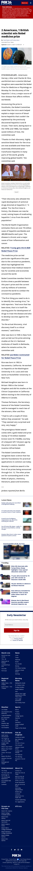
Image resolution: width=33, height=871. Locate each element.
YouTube (4, 668)
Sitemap (17, 674)
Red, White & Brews (19, 740)
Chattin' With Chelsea (5, 743)
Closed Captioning (20, 800)
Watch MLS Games (4, 839)
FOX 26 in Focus (19, 743)
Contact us (18, 770)
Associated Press (5, 42)
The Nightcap (5, 739)
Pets (16, 691)
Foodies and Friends (18, 751)
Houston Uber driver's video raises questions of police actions (11, 534)
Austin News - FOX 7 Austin (6, 687)
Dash (16, 720)
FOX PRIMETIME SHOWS (6, 781)
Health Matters (19, 689)
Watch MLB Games (4, 817)
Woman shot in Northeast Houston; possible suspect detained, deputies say (20, 602)
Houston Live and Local (6, 759)
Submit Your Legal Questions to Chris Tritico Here (20, 695)
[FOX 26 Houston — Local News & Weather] (6, 3)
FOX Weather (5, 727)
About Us (18, 768)
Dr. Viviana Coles (20, 685)
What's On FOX (19, 780)
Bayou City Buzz (6, 756)
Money (17, 666)
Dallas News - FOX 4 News (6, 683)
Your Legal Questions (18, 699)
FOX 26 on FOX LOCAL (5, 656)
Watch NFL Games (6, 811)
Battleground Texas (5, 762)
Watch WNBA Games (5, 836)
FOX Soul (4, 671)
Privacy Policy (18, 639)
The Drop (4, 770)
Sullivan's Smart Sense (19, 671)
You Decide (18, 664)
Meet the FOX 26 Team (20, 773)
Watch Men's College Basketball (6, 828)
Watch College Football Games (5, 813)
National (17, 659)
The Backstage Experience (5, 777)
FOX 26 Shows (6, 733)
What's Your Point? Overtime (6, 749)
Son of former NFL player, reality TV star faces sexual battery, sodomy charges (11, 528)
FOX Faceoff (18, 745)
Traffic (3, 721)
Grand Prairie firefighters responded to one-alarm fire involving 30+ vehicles (9, 520)
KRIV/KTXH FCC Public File (19, 796)
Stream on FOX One (5, 807)
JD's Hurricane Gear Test (5, 718)
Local (16, 655)
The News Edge (5, 741)
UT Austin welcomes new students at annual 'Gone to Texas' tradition (11, 511)
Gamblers (18, 722)
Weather (4, 707)
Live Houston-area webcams (6, 712)
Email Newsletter (20, 782)
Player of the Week (20, 728)
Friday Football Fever (19, 725)
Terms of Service (17, 640)
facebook (11, 849)
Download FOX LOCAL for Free (14, 544)
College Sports (19, 716)
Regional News (4, 679)
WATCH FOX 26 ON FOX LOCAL (19, 777)
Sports (17, 707)
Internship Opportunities (19, 788)
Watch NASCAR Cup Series (5, 821)
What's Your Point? (6, 747)
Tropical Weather (6, 715)
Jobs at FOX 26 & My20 (20, 785)
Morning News (18, 679)
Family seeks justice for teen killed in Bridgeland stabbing (11, 503)
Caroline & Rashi (20, 737)
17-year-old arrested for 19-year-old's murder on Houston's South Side (20, 577)
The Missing (18, 757)
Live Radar (4, 709)
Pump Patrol (5, 725)
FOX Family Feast (20, 702)
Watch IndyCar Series (5, 825)
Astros (17, 709)
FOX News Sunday (20, 668)
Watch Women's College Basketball (6, 832)
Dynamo (17, 718)
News (12, 42)
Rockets (17, 714)
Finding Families (19, 687)
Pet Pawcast (18, 754)
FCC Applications (20, 802)
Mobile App (18, 792)
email (21, 849)
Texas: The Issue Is (6, 753)
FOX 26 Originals (18, 734)
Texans (17, 712)
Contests (4, 784)
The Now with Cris (6, 773)
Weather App (5, 723)
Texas (17, 657)
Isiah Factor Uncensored (4, 736)
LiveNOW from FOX (5, 665)
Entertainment (7, 768)
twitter (14, 849)
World (16, 662)
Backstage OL (5, 775)
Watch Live (24, 3)
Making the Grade (20, 683)
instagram (18, 849)
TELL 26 (3, 659)
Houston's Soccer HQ (20, 759)
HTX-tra (18, 806)
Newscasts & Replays (5, 662)
